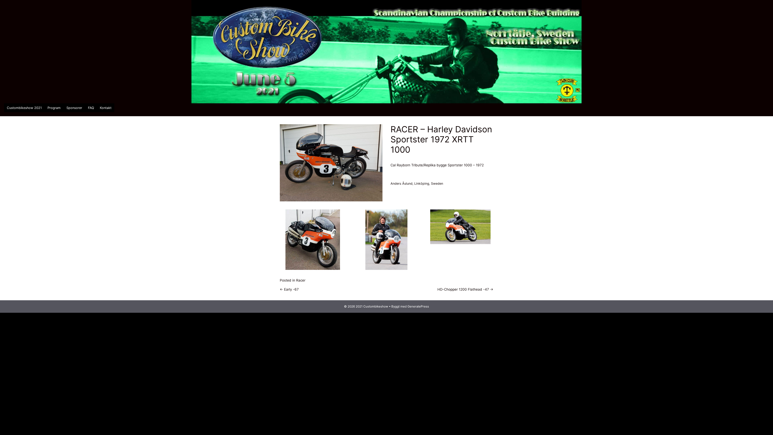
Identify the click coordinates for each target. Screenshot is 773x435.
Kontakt (106, 108)
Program (54, 108)
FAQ (91, 108)
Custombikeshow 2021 (24, 108)
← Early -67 (289, 289)
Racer (300, 280)
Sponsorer (74, 108)
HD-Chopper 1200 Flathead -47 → (465, 289)
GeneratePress (418, 306)
